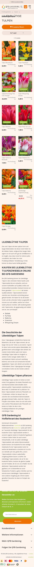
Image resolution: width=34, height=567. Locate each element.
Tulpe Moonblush (7, 63)
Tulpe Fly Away (6, 226)
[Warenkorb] (25, 6)
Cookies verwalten (30, 555)
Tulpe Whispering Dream (23, 94)
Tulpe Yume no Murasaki (6, 159)
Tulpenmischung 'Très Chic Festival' (8, 94)
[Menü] (29, 7)
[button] (18, 564)
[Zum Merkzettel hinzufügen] (13, 44)
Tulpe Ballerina (6, 191)
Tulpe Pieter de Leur (24, 127)
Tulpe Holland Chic (24, 158)
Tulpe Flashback (23, 63)
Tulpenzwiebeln (16, 290)
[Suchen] (21, 6)
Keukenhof (17, 428)
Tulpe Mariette (6, 127)
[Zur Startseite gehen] (11, 7)
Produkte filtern (18, 27)
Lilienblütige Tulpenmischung (23, 191)
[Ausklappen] (31, 528)
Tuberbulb (17, 425)
